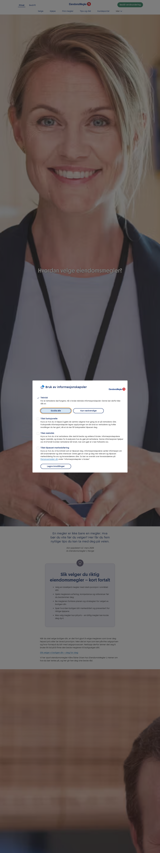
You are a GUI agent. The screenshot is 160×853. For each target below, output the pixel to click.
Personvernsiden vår (49, 459)
